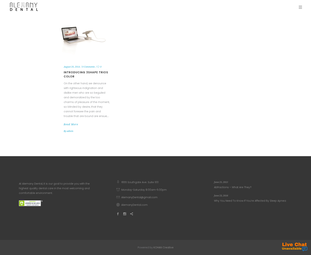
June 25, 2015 (221, 182)
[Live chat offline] (294, 246)
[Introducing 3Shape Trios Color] (87, 40)
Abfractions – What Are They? (232, 187)
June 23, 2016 (221, 195)
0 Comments (88, 67)
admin (70, 131)
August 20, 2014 (72, 67)
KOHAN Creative (163, 247)
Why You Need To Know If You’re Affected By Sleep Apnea (250, 201)
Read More (71, 124)
